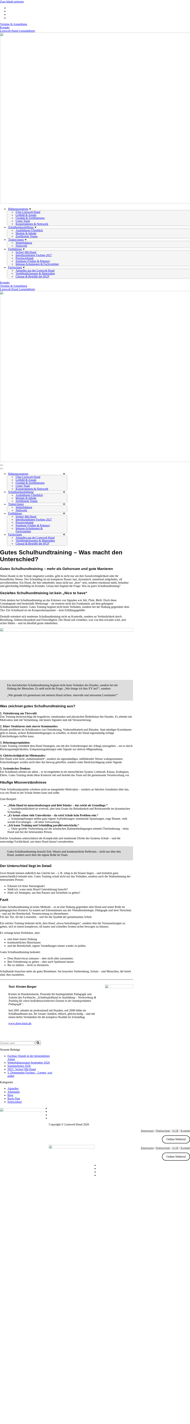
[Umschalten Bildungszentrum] (64, 474)
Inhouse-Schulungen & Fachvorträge (37, 264)
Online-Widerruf (176, 1139)
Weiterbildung (24, 242)
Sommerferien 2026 (19, 1065)
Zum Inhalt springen (12, 1)
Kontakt (4, 27)
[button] (30, 209)
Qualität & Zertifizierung (30, 218)
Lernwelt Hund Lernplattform (17, 30)
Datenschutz (163, 1130)
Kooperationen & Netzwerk (32, 223)
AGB (175, 1130)
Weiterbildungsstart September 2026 (28, 1062)
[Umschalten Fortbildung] (64, 513)
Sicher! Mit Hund (26, 252)
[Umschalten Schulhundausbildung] (64, 492)
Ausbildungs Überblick (29, 230)
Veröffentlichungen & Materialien (35, 273)
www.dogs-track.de (19, 1023)
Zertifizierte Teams (26, 236)
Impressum (147, 1130)
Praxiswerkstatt (24, 258)
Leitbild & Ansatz (26, 215)
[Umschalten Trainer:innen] (64, 504)
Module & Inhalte (26, 233)
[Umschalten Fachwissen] (64, 534)
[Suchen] (38, 1043)
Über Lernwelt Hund (28, 212)
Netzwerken (14, 1101)
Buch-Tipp (13, 1098)
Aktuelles (13, 1088)
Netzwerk (21, 245)
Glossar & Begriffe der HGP (32, 276)
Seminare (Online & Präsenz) (33, 261)
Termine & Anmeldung (13, 24)
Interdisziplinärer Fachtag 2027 (34, 255)
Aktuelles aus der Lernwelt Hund (35, 270)
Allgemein (13, 1091)
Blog (10, 1095)
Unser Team (23, 221)
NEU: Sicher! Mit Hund (21, 1069)
